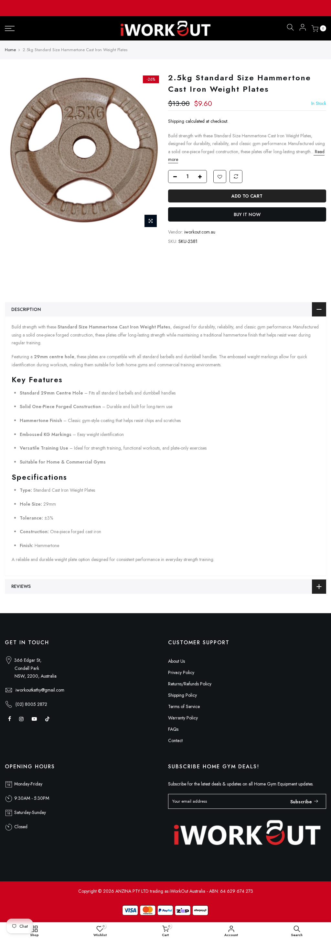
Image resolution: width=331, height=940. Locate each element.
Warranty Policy (183, 718)
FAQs (173, 729)
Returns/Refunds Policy (189, 684)
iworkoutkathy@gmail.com (40, 690)
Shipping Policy (182, 695)
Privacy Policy (181, 672)
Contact (175, 740)
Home (10, 50)
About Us (176, 661)
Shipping (176, 121)
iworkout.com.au (199, 232)
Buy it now (247, 214)
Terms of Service (184, 706)
